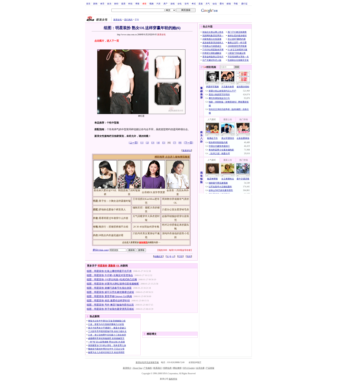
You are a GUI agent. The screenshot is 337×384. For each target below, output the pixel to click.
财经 (116, 3)
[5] (163, 142)
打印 (180, 256)
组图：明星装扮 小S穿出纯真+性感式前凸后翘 (112, 279)
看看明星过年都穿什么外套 (113, 218)
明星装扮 (102, 265)
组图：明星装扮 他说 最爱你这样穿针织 (108, 300)
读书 (186, 3)
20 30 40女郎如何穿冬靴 (146, 226)
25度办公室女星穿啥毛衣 (175, 209)
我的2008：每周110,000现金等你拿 (174, 250)
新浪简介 (127, 368)
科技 (130, 3)
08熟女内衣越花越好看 (111, 235)
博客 (137, 3)
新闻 (95, 3)
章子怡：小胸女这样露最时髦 (115, 201)
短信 (215, 3)
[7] (174, 142)
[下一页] (188, 142)
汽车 (158, 3)
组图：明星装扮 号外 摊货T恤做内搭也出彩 (110, 304)
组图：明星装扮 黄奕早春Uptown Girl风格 (109, 296)
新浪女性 (117, 19)
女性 (179, 3)
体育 (102, 3)
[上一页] (133, 142)
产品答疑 (210, 368)
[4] (158, 142)
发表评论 (187, 150)
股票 (123, 3)
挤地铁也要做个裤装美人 (112, 209)
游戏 (172, 3)
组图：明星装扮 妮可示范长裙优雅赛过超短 (110, 292)
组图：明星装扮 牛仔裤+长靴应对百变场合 (110, 275)
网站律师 (177, 368)
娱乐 (109, 3)
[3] (152, 142)
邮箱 (229, 3)
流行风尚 (128, 19)
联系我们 (157, 368)
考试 (193, 3)
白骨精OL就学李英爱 (153, 192)
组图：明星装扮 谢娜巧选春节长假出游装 (109, 288)
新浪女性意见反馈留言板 (147, 362)
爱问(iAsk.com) (101, 250)
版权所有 (173, 379)
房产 (165, 3)
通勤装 (111, 265)
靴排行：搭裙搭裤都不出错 (113, 226)
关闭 (189, 256)
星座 (201, 3)
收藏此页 (158, 256)
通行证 (244, 3)
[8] (180, 142)
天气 (208, 3)
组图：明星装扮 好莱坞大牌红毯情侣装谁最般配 (113, 283)
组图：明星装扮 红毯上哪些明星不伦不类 (109, 271)
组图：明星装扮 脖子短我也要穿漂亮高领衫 (110, 309)
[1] (141, 142)
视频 (151, 3)
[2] (147, 142)
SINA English (189, 368)
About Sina (137, 368)
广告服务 (148, 368)
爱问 (222, 3)
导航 (236, 3)
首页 (88, 3)
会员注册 (200, 368)
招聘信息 (167, 368)
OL (118, 265)
